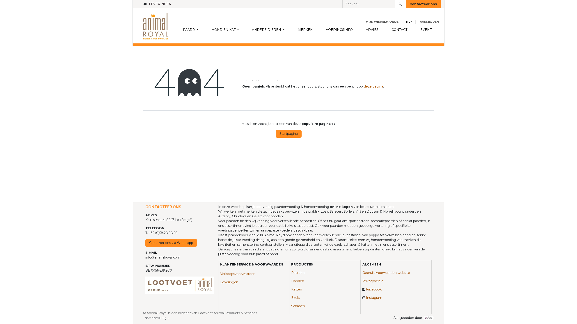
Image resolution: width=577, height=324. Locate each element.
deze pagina (373, 86)
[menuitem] (191, 30)
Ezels (295, 298)
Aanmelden (429, 21)
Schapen (298, 306)
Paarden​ (298, 273)
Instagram (374, 298)
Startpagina (288, 134)
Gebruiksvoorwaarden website (386, 273)
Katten (296, 289)
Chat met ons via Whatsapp (171, 243)
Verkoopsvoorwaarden (237, 274)
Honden (297, 281)
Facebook (374, 289)
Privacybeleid (372, 281)
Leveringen (229, 282)
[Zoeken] (400, 4)
